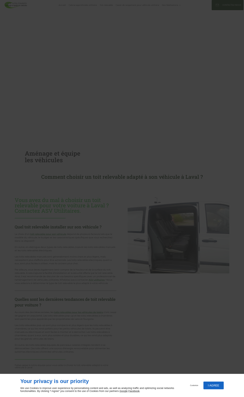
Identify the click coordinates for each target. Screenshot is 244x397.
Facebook (134, 391)
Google (123, 391)
